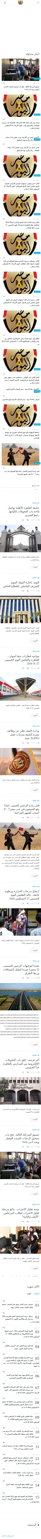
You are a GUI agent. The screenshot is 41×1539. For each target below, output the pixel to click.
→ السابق (36, 1276)
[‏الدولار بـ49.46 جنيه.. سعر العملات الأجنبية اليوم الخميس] (20, 391)
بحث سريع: (35, 485)
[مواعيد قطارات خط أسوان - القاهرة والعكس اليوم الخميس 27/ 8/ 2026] (20, 687)
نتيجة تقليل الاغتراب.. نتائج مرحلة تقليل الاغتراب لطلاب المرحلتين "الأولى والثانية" (20, 1213)
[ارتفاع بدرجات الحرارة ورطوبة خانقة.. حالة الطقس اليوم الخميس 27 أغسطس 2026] (20, 922)
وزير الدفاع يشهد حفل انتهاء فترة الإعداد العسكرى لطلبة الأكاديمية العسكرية (22, 1376)
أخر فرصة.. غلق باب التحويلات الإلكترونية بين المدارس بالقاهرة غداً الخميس (21, 1063)
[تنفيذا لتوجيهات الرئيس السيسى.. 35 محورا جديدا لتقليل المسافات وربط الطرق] (20, 996)
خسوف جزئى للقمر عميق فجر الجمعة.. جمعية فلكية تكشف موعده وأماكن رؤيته (20, 1305)
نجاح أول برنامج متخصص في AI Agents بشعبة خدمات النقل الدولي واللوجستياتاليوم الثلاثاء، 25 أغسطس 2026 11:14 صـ (20, 1404)
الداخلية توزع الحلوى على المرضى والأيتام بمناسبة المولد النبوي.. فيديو (22, 1347)
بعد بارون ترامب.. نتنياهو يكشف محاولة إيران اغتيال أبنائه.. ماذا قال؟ (21, 1473)
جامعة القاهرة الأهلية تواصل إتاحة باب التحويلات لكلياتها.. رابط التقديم (23, 511)
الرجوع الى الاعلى (8, 1536)
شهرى (29, 1293)
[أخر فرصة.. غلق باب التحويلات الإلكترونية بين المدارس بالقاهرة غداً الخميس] (20, 1091)
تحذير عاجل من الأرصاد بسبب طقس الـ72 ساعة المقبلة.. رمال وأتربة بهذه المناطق (23, 149)
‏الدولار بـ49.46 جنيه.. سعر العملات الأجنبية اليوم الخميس (20, 399)
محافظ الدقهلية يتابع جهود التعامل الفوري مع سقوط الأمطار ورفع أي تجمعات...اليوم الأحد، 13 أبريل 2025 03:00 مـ (22, 435)
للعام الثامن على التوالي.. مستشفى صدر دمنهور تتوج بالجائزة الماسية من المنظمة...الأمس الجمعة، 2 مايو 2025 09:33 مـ (21, 380)
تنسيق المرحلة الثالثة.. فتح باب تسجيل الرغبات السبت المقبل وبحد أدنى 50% (21, 88)
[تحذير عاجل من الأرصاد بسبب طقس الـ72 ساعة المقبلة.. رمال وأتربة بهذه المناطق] (20, 139)
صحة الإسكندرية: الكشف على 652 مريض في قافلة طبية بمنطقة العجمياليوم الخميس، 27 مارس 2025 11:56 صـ (21, 1434)
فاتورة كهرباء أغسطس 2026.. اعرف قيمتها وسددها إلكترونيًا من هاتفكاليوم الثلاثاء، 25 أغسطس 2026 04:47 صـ (22, 1334)
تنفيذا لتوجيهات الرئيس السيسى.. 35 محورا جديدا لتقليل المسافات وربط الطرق (20, 969)
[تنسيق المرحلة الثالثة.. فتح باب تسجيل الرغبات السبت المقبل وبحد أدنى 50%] (20, 70)
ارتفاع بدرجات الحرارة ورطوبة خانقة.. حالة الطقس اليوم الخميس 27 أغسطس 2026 (22, 895)
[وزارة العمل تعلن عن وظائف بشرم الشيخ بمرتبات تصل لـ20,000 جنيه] (20, 761)
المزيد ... (34, 567)
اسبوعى (36, 1293)
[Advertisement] (20, 26)
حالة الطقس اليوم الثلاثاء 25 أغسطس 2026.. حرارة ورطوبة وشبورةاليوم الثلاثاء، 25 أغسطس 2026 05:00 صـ (21, 1419)
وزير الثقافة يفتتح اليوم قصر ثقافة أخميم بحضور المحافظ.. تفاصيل (22, 1485)
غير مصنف (35, 503)
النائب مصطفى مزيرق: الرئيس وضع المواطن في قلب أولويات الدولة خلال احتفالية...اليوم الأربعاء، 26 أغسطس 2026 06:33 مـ (20, 264)
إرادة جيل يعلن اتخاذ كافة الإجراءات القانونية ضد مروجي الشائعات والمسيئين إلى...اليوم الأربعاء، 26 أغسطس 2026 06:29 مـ (20, 125)
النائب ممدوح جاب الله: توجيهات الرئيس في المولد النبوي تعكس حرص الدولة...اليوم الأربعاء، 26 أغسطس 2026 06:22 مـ (21, 302)
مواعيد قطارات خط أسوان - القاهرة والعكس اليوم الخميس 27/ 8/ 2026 (22, 660)
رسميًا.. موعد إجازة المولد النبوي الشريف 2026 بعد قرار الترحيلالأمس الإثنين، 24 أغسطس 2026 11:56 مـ (20, 1319)
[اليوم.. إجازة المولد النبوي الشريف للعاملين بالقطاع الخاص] (20, 609)
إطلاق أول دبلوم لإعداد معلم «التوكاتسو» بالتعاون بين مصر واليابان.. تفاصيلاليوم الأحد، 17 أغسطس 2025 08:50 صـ (20, 341)
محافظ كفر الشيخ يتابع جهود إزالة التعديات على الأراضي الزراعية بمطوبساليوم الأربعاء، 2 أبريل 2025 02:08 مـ (20, 1499)
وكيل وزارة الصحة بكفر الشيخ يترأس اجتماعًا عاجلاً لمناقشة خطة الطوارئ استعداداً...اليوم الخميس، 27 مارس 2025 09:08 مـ (22, 225)
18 (2, 1276)
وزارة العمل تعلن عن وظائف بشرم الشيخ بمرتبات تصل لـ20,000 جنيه (23, 734)
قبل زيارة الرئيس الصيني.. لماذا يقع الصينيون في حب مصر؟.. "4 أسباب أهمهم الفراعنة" (21, 472)
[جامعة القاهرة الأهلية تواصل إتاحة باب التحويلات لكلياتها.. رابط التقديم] (20, 538)
